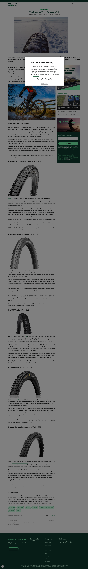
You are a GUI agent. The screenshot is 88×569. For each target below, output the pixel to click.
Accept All (48, 79)
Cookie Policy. (36, 76)
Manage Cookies (44, 83)
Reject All (40, 79)
